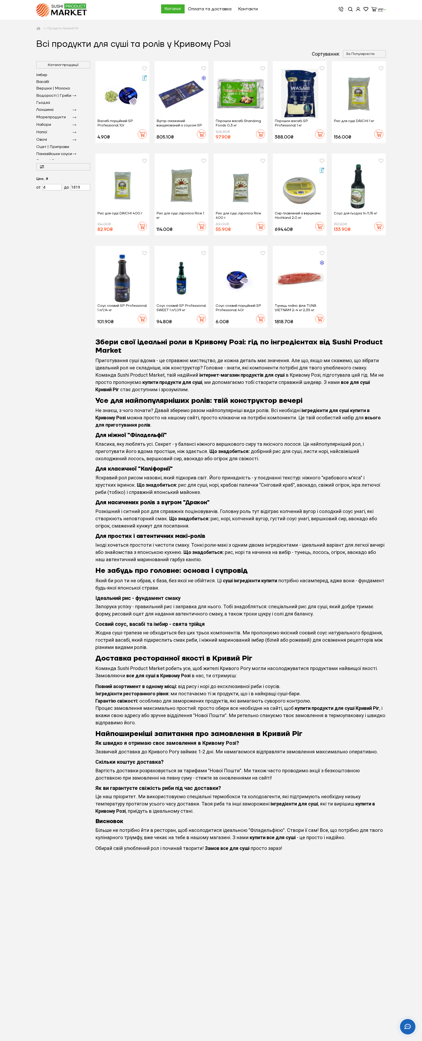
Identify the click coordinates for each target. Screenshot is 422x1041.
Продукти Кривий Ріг (63, 28)
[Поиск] (351, 10)
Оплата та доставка (209, 9)
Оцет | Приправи (52, 146)
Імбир (41, 74)
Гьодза (43, 102)
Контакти (248, 9)
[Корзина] (374, 10)
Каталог (172, 9)
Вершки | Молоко (53, 88)
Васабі (42, 81)
